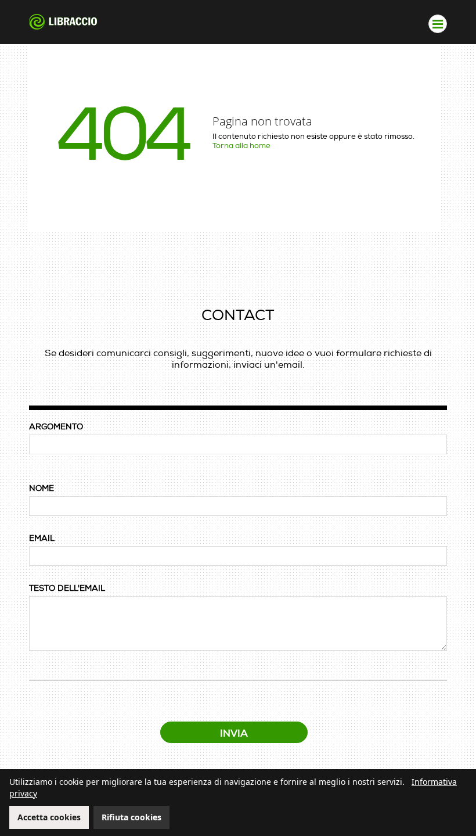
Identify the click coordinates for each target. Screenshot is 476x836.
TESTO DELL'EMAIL (67, 588)
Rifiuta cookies (131, 817)
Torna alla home (241, 145)
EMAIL (42, 538)
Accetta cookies (49, 817)
